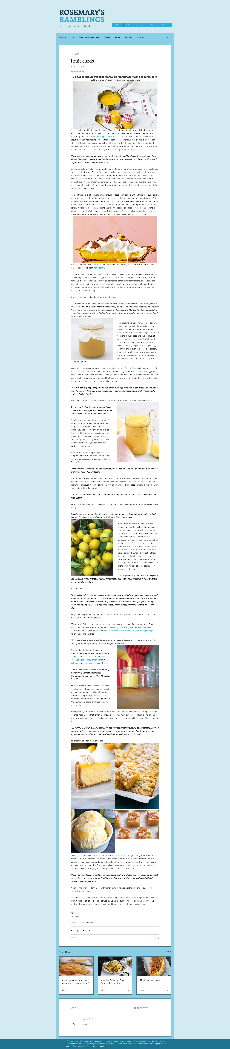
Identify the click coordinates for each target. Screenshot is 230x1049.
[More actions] (157, 54)
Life (72, 37)
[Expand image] (93, 776)
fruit (72, 916)
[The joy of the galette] (154, 966)
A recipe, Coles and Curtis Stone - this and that (113, 981)
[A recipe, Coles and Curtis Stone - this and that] (115, 966)
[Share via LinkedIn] (83, 930)
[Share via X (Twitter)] (78, 930)
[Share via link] (89, 930)
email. (101, 1046)
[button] (168, 38)
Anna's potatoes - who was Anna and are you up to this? (75, 981)
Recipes (128, 37)
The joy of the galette (150, 980)
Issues (117, 37)
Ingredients (90, 922)
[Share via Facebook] (72, 930)
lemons (77, 916)
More (138, 37)
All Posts (62, 37)
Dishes (107, 37)
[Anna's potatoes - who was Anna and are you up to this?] (76, 966)
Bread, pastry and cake (89, 37)
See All (168, 952)
